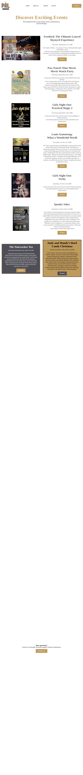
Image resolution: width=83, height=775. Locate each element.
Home (28, 5)
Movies (46, 5)
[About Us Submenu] (40, 6)
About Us (36, 5)
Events (53, 5)
